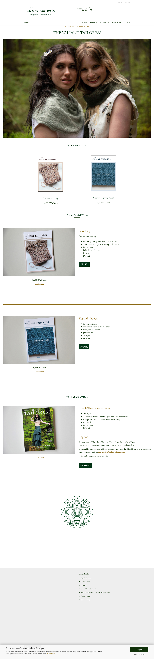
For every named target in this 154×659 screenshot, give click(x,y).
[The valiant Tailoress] (40, 11)
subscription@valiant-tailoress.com (111, 452)
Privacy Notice (51, 653)
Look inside (39, 284)
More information (139, 654)
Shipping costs (85, 582)
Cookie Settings (85, 600)
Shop (26, 22)
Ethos (127, 22)
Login (128, 2)
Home (84, 22)
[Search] (114, 2)
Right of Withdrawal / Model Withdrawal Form (95, 592)
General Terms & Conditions (89, 589)
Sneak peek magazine (99, 22)
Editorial (116, 22)
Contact (83, 585)
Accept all (139, 649)
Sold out (85, 465)
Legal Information (86, 578)
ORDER (84, 264)
